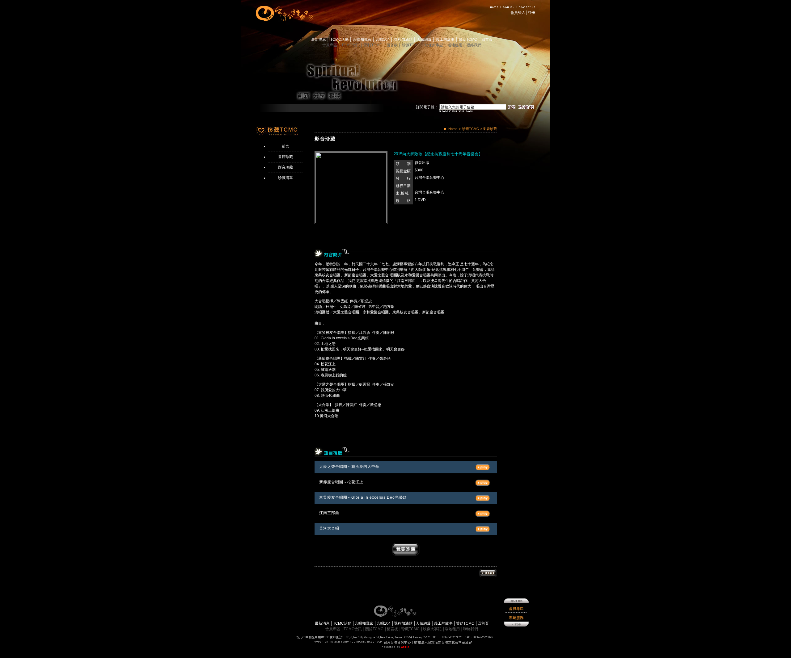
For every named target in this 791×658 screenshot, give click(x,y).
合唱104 (383, 39)
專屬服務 (516, 618)
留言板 (393, 45)
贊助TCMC (468, 39)
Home (452, 129)
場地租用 (455, 45)
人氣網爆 (425, 39)
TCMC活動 (339, 39)
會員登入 (517, 12)
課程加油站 (403, 39)
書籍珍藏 (285, 157)
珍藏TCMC (411, 45)
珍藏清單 (285, 178)
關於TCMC (373, 45)
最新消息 (319, 39)
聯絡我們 (474, 45)
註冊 (531, 12)
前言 (285, 146)
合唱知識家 (362, 39)
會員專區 (330, 45)
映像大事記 (434, 45)
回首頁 (487, 39)
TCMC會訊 (351, 45)
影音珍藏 (285, 167)
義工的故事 (445, 39)
